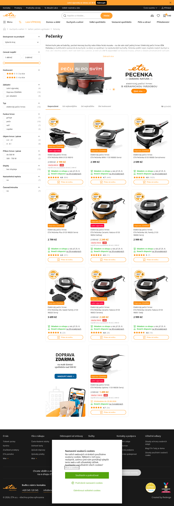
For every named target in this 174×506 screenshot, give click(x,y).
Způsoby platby (37, 454)
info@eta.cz (49, 490)
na (73, 173)
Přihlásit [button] (167, 8)
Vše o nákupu (37, 436)
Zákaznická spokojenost (127, 454)
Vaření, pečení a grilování (39, 29)
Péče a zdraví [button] (144, 22)
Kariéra (6, 445)
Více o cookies (72, 467)
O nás (5, 436)
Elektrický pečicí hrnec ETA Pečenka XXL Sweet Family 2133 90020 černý (63, 310)
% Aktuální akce (51, 8)
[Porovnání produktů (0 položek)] (152, 15)
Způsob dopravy (38, 450)
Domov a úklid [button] (53, 22)
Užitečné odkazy (153, 436)
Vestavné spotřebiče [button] (121, 22)
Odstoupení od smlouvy (71, 436)
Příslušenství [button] (163, 22)
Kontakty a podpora (126, 436)
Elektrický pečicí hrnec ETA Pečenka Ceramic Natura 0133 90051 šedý (148, 310)
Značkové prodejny (11, 450)
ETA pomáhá (8, 454)
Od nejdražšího (87, 106)
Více (4, 458)
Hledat (106, 15)
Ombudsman (122, 445)
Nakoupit (101, 3)
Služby (91, 436)
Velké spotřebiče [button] (97, 22)
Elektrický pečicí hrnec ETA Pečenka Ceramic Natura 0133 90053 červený (105, 310)
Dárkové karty (37, 445)
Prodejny (18, 8)
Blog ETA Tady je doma (155, 448)
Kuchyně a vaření (17, 29)
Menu (9, 22)
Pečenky (56, 29)
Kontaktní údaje (123, 441)
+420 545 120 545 (30, 490)
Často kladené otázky (40, 441)
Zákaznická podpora (125, 450)
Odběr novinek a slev (71, 8)
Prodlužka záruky (33, 8)
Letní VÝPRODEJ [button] (33, 22)
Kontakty (6, 8)
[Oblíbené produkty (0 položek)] (158, 15)
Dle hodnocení (104, 106)
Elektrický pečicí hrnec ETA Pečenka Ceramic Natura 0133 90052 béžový (105, 232)
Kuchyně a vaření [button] (74, 22)
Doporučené (53, 106)
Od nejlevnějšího (69, 106)
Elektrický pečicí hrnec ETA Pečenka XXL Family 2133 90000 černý (145, 232)
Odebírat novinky (129, 472)
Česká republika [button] (149, 8)
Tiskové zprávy (9, 441)
